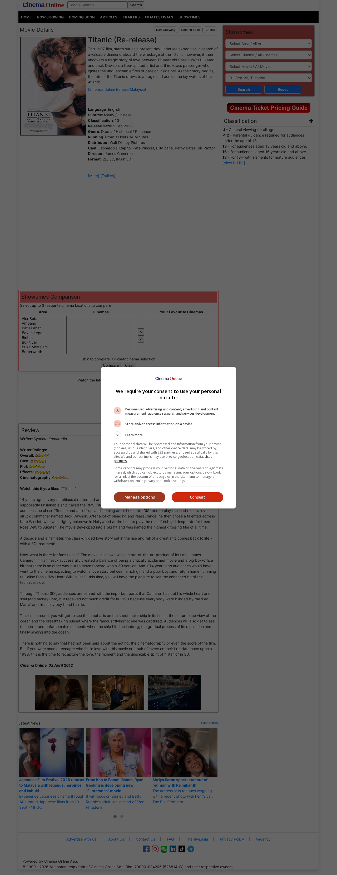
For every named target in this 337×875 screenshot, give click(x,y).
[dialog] (168, 438)
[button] (168, 435)
